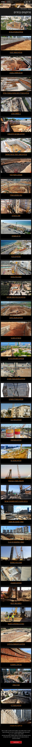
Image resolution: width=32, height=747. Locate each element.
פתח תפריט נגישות (25, 2)
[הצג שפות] (27, 2)
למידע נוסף (11, 734)
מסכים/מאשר (16, 742)
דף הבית (29, 9)
